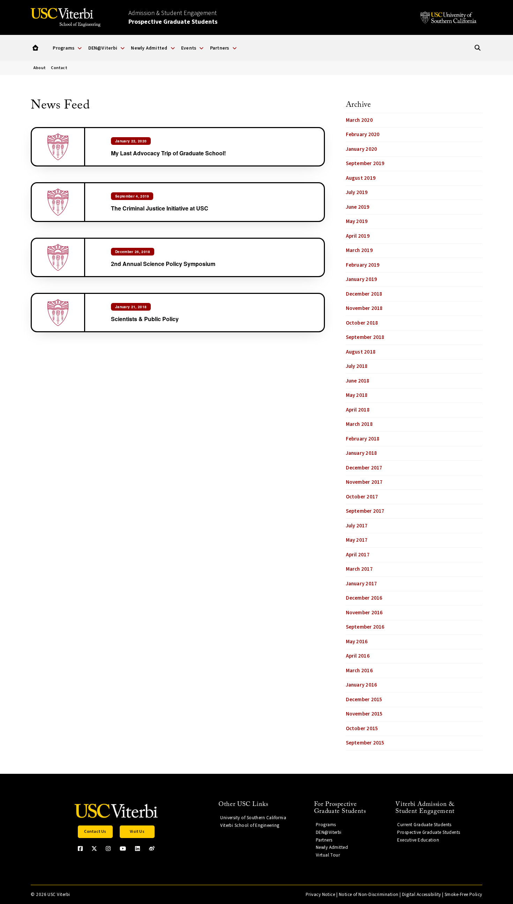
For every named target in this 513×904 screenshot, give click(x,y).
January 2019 (361, 279)
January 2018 (361, 453)
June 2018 (358, 381)
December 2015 (364, 699)
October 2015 (362, 728)
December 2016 (364, 598)
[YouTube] (123, 848)
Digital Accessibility (421, 894)
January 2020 (361, 149)
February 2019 (363, 265)
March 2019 (359, 250)
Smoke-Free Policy (463, 894)
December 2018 (364, 294)
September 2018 (365, 337)
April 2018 (358, 410)
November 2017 (364, 482)
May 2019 (357, 221)
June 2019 (358, 207)
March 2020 (359, 120)
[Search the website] (477, 48)
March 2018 (359, 424)
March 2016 (359, 670)
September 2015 (365, 743)
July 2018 (357, 366)
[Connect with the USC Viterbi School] (151, 848)
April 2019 (358, 236)
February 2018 (363, 439)
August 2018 (361, 352)
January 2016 (361, 685)
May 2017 (357, 540)
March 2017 (359, 569)
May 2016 (357, 641)
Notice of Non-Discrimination (369, 894)
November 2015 (364, 714)
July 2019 (357, 192)
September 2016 (365, 627)
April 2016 (358, 656)
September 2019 (365, 163)
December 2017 (364, 468)
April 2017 (358, 554)
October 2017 (362, 497)
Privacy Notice (320, 894)
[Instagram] (108, 848)
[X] (94, 848)
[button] (35, 48)
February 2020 (363, 134)
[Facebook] (80, 848)
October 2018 (362, 323)
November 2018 (364, 308)
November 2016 (364, 612)
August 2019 (361, 178)
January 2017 (361, 583)
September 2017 (365, 511)
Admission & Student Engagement (172, 17)
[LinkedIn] (137, 848)
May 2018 (357, 395)
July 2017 (357, 525)
